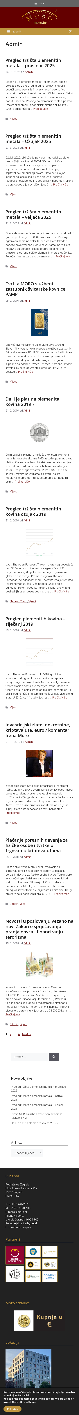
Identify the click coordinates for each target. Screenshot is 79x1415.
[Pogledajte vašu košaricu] (70, 31)
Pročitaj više (40, 108)
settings (30, 1402)
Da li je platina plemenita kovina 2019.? (32, 401)
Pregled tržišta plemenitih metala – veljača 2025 (33, 214)
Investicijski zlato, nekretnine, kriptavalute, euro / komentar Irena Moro (38, 730)
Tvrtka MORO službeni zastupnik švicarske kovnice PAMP (35, 289)
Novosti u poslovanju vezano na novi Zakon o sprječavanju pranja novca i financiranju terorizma (39, 929)
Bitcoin (14, 903)
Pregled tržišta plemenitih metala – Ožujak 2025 (33, 138)
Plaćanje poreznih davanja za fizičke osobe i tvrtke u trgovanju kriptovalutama (37, 845)
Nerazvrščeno (18, 601)
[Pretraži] (54, 1057)
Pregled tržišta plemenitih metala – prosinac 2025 (33, 62)
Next (26, 1034)
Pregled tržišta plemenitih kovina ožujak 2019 (33, 511)
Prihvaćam (12, 1408)
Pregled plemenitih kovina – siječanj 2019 (35, 621)
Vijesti (13, 118)
